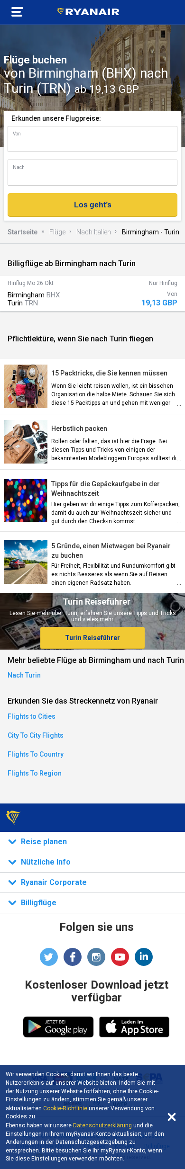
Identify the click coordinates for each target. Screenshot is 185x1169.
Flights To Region (35, 773)
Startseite (22, 232)
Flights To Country (36, 754)
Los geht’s (92, 205)
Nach (19, 167)
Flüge (57, 232)
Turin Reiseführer (92, 638)
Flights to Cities (32, 716)
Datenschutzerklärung (102, 1125)
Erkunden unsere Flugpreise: (56, 118)
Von (17, 133)
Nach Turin (24, 675)
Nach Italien (93, 232)
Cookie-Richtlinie (65, 1108)
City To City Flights (36, 735)
